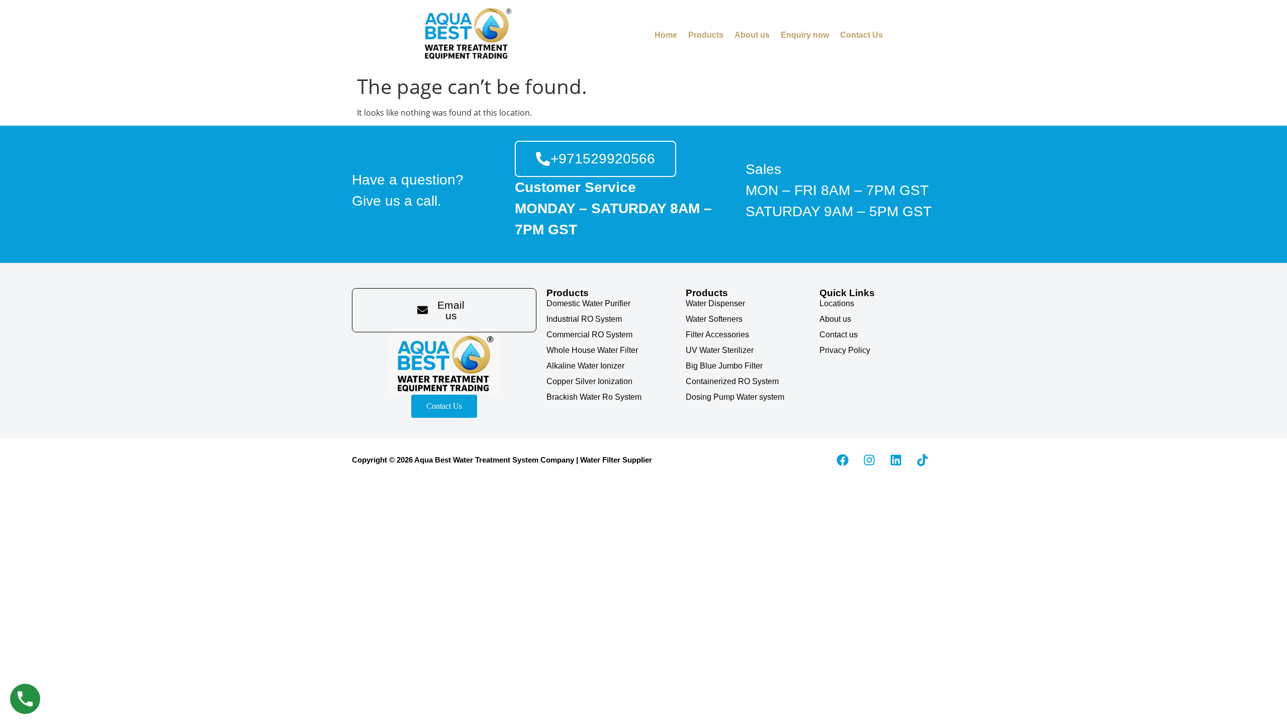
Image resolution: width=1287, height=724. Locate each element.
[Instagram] (869, 460)
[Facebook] (843, 460)
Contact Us (861, 35)
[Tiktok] (922, 460)
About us (752, 35)
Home (666, 35)
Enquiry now (805, 35)
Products (705, 35)
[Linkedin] (896, 460)
